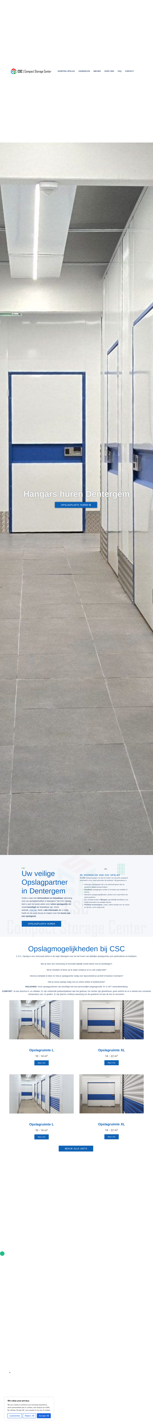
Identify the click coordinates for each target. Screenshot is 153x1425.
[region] (29, 1409)
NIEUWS (97, 71)
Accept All (44, 1416)
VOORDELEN (84, 71)
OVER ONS (109, 71)
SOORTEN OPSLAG (66, 71)
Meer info (41, 1063)
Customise (14, 1416)
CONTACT (129, 71)
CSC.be (33, 910)
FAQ (119, 71)
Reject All (29, 1416)
